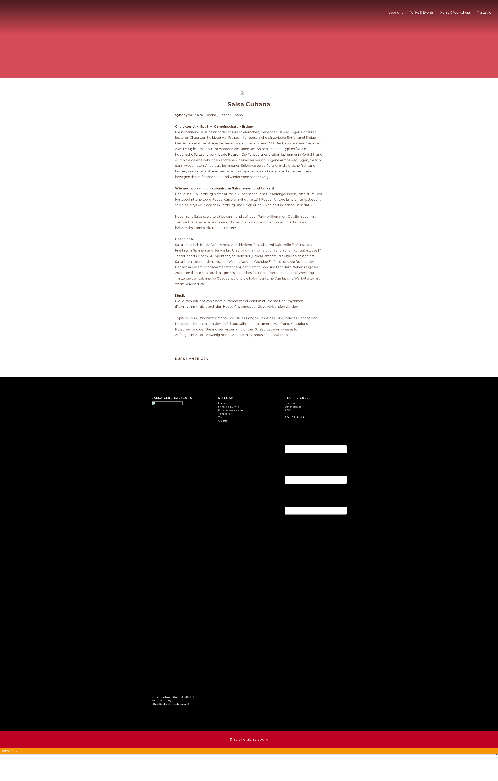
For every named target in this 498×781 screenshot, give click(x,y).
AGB (288, 410)
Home (222, 403)
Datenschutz (293, 406)
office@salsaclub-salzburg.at (170, 703)
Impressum (292, 403)
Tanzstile (224, 413)
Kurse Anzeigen (192, 359)
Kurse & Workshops (230, 410)
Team (221, 417)
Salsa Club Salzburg (26, 14)
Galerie (222, 420)
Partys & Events (228, 406)
